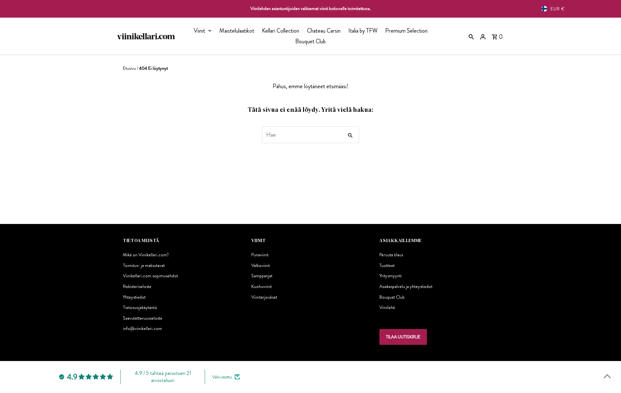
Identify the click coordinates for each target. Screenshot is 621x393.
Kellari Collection (280, 31)
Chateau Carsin (324, 31)
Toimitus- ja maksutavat (144, 265)
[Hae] (471, 36)
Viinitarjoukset (264, 297)
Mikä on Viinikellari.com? (146, 254)
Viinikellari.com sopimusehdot (150, 275)
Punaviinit (259, 254)
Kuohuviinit (261, 286)
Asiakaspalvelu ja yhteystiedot (405, 286)
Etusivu (129, 68)
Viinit (199, 31)
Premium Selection (406, 31)
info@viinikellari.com (142, 328)
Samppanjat (261, 275)
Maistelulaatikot (236, 31)
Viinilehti (387, 307)
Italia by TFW (362, 31)
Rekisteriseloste (137, 286)
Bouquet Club (310, 41)
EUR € (557, 8)
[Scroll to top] (607, 376)
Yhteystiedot (134, 297)
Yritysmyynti (390, 275)
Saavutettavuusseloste (142, 318)
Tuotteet (387, 265)
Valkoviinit (260, 265)
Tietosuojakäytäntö (140, 307)
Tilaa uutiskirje (403, 337)
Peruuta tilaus (391, 254)
